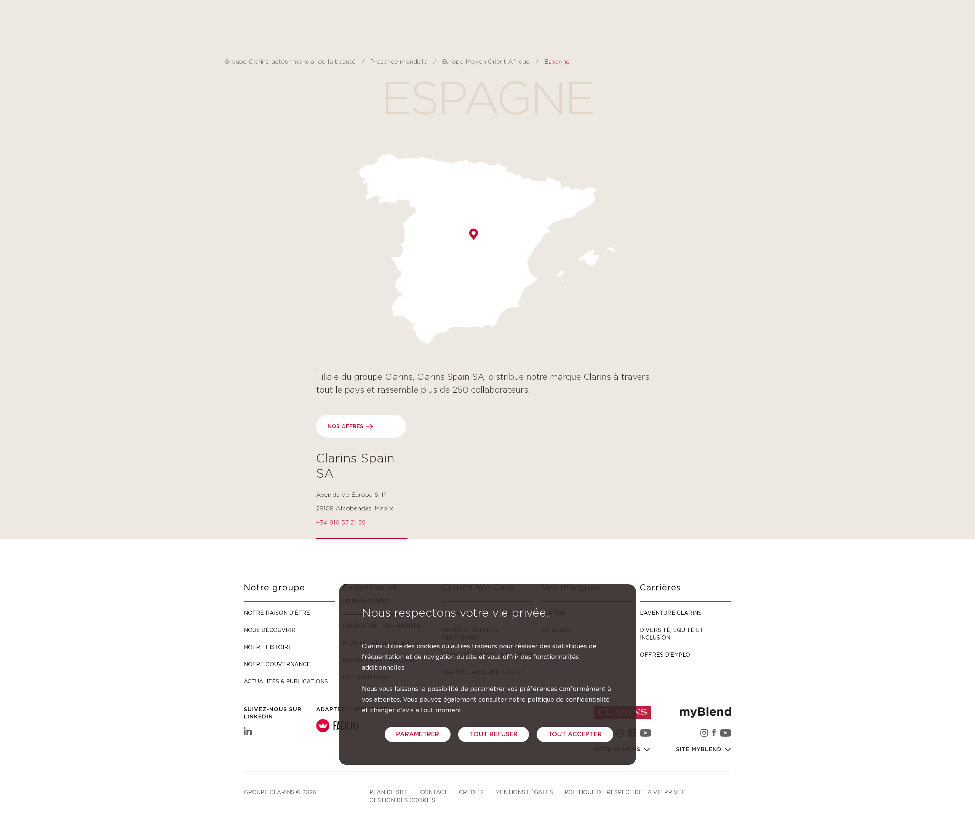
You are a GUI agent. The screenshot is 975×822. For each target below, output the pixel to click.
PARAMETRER (417, 734)
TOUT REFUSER (494, 734)
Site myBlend (700, 749)
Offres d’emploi (666, 654)
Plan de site (389, 792)
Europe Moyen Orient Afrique (486, 62)
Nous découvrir (270, 630)
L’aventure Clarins (671, 613)
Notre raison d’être (277, 613)
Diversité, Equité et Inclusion (671, 633)
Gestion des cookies (402, 800)
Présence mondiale (399, 62)
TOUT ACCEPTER (575, 734)
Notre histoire (268, 647)
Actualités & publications (286, 681)
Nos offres (345, 426)
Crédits (471, 792)
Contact (434, 792)
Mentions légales (524, 792)
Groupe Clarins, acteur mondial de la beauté (290, 62)
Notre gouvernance (277, 664)
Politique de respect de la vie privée (625, 792)
